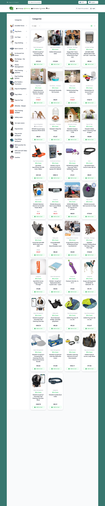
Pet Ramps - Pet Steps (20, 60)
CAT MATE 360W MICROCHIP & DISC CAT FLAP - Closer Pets (89, 53)
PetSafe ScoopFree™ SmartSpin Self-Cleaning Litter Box (38, 319)
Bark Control (19, 48)
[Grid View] (91, 26)
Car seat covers (20, 123)
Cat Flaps (18, 37)
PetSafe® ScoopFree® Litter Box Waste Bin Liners (55, 356)
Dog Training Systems (19, 71)
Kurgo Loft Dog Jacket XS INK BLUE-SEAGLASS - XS (89, 282)
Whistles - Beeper (20, 106)
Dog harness (19, 129)
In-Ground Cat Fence (19, 54)
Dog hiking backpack (18, 140)
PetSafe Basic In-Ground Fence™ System (89, 92)
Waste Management (19, 66)
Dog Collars (18, 94)
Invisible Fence (19, 25)
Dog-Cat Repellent (20, 89)
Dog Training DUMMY (19, 111)
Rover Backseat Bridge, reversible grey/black (55, 319)
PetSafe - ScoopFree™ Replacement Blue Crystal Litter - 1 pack (55, 282)
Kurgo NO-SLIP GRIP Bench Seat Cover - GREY (38, 244)
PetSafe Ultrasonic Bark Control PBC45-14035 (55, 205)
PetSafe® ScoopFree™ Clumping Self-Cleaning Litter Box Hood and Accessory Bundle (38, 358)
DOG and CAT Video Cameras (21, 152)
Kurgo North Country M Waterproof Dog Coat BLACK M (72, 244)
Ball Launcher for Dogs (20, 146)
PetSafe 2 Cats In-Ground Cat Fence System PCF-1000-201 (55, 167)
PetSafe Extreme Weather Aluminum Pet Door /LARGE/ (38, 92)
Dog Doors (18, 31)
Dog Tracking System (19, 77)
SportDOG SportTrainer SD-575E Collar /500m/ (38, 167)
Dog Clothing (19, 43)
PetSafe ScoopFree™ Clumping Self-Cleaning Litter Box (38, 53)
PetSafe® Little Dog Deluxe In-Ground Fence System (72, 356)
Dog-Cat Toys (19, 100)
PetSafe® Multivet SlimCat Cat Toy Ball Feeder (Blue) (38, 205)
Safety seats (19, 117)
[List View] (94, 26)
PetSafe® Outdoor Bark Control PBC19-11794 (72, 130)
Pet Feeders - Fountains (19, 83)
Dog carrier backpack (18, 134)
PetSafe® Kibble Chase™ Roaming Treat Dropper (89, 130)
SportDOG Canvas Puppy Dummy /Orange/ (38, 282)
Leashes (17, 157)
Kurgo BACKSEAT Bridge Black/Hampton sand (55, 244)
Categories (18, 20)
